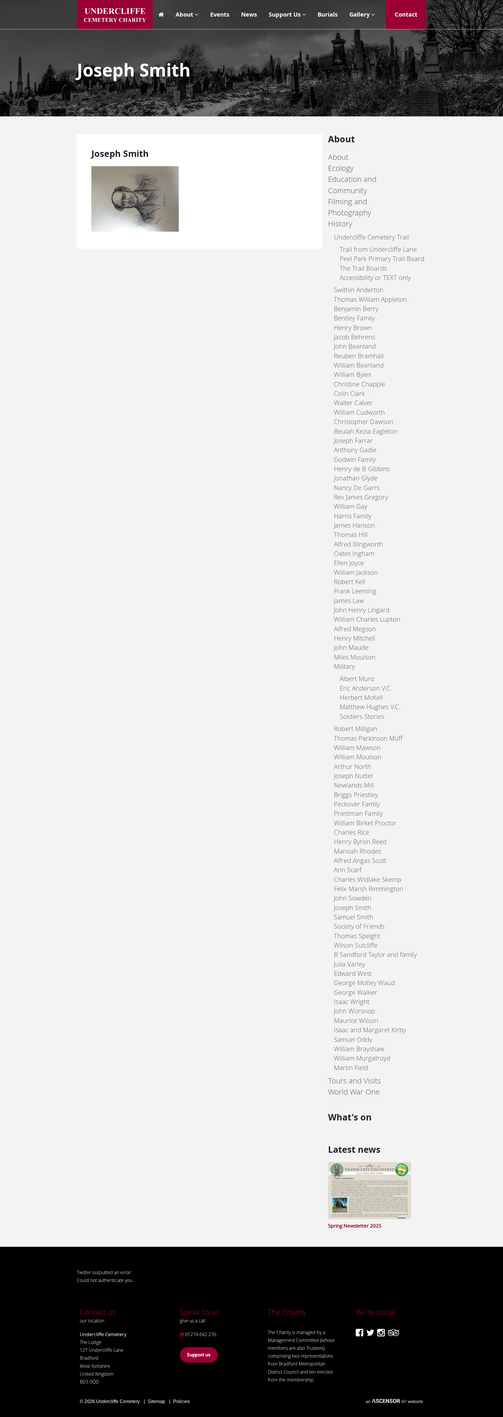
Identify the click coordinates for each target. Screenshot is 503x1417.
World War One (354, 1092)
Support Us (285, 14)
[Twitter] (370, 1332)
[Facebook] (359, 1332)
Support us (198, 1355)
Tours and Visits (354, 1081)
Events (219, 14)
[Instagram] (381, 1332)
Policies (181, 1401)
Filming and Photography (349, 207)
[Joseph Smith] (135, 229)
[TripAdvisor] (393, 1332)
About (184, 14)
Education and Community (352, 184)
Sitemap (156, 1401)
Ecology (341, 168)
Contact (406, 14)
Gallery (359, 14)
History (340, 224)
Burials (328, 14)
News (249, 14)
